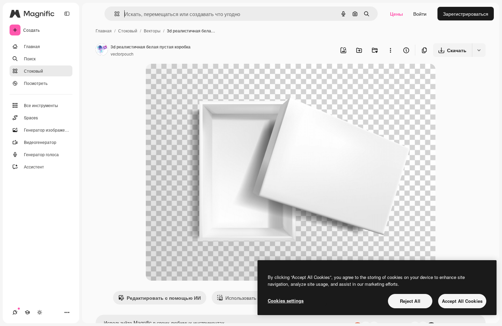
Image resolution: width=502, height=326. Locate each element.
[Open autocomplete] (114, 13)
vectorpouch (122, 54)
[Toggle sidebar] (66, 13)
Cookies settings (286, 300)
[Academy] (27, 312)
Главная (104, 30)
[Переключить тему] (39, 312)
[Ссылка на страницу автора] (102, 50)
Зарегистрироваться (465, 13)
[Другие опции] (390, 50)
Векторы (152, 30)
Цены (396, 13)
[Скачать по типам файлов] (479, 50)
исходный (191, 76)
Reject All (410, 301)
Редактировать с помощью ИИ (164, 297)
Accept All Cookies (462, 301)
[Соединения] (15, 312)
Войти (420, 13)
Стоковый (127, 30)
